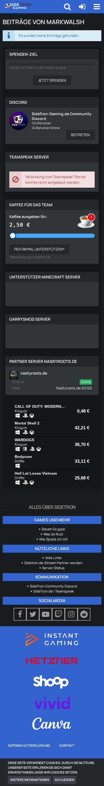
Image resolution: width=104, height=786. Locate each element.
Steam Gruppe (53, 529)
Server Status (53, 567)
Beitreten (80, 134)
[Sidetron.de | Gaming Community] (34, 6)
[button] (96, 6)
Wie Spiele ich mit (53, 539)
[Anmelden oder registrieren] (82, 6)
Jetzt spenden (52, 80)
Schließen (64, 780)
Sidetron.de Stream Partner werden (53, 562)
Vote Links (53, 557)
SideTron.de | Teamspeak (53, 591)
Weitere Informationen (29, 780)
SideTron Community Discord (53, 586)
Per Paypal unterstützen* (39, 249)
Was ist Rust (53, 534)
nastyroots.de (34, 373)
